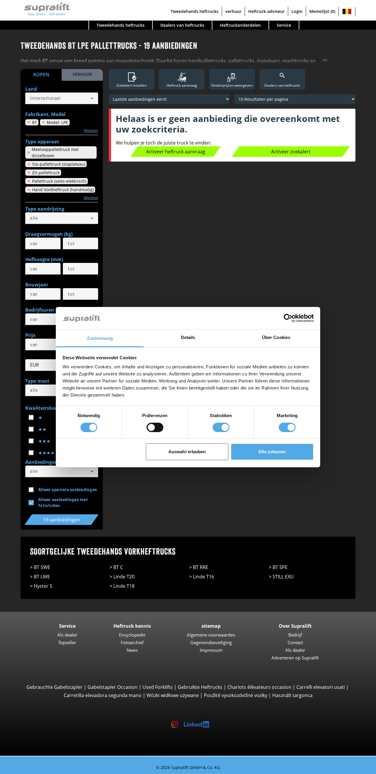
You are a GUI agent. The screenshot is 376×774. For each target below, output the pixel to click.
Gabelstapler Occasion (112, 687)
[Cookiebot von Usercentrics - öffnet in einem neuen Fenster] (288, 318)
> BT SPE (278, 567)
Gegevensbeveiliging (211, 642)
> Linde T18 (122, 586)
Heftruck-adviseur (266, 11)
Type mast (37, 381)
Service (284, 25)
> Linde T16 (201, 576)
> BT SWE (40, 567)
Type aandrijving (44, 209)
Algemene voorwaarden (211, 635)
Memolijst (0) (322, 11)
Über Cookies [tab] (276, 337)
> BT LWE (40, 576)
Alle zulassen (272, 451)
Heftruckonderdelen (240, 25)
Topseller (67, 642)
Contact (295, 642)
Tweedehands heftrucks (195, 11)
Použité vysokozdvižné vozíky (235, 695)
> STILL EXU (281, 576)
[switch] (155, 427)
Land (31, 89)
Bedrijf (295, 635)
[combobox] (61, 98)
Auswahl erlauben (187, 451)
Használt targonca (292, 695)
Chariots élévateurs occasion (259, 687)
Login (297, 11)
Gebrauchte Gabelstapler (54, 687)
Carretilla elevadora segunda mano (103, 695)
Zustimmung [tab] (100, 338)
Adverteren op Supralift (295, 658)
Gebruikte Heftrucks (200, 687)
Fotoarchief (132, 642)
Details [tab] (188, 337)
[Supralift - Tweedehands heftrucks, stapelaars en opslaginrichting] (45, 8)
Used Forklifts (157, 687)
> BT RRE (198, 567)
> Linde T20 (122, 576)
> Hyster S (41, 586)
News (132, 650)
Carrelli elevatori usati (320, 687)
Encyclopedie (132, 635)
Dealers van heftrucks (182, 25)
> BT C (116, 567)
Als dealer (67, 635)
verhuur (233, 11)
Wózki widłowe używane (173, 695)
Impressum (211, 650)
